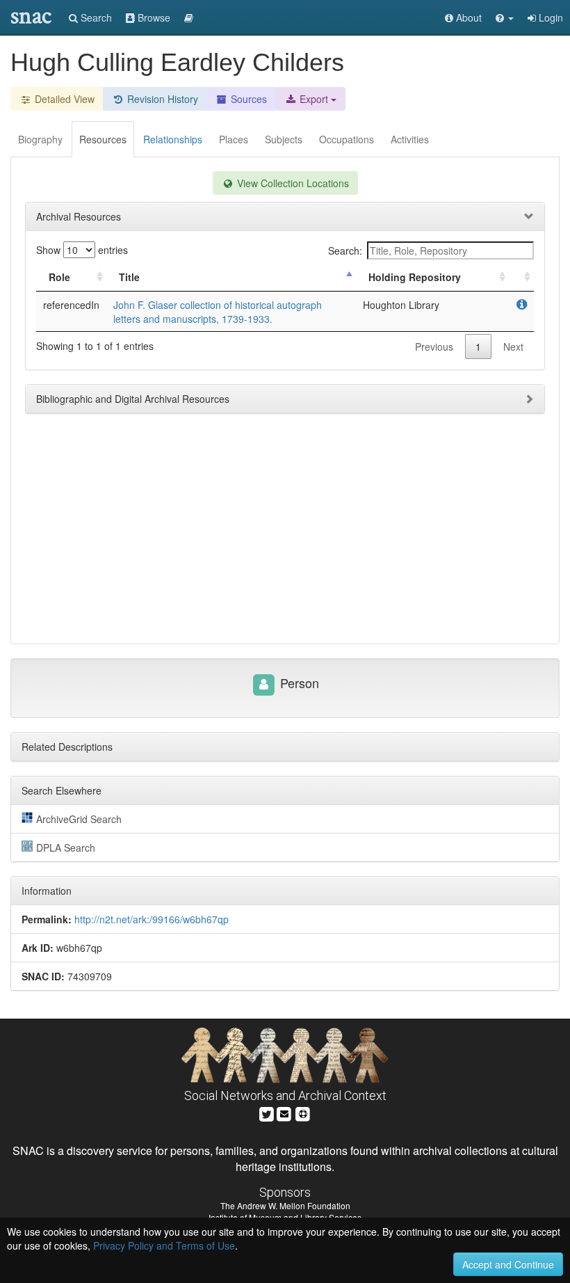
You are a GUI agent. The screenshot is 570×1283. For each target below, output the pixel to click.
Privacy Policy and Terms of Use (164, 1245)
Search (95, 17)
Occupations (346, 139)
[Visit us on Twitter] (266, 1113)
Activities (410, 139)
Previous (434, 346)
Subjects (283, 139)
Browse (152, 17)
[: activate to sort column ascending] (521, 277)
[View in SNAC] (521, 305)
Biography (40, 139)
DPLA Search (65, 847)
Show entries (82, 250)
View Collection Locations (291, 183)
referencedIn (71, 305)
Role (59, 277)
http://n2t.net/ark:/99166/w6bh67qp (151, 919)
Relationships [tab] (172, 139)
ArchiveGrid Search (79, 819)
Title (129, 277)
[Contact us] (284, 1113)
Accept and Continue (508, 1264)
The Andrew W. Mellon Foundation (285, 1205)
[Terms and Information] (303, 1113)
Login (549, 17)
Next (513, 346)
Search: (345, 250)
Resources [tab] (103, 139)
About (467, 17)
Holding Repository (414, 277)
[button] (505, 17)
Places (233, 139)
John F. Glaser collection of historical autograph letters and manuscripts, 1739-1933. (217, 312)
